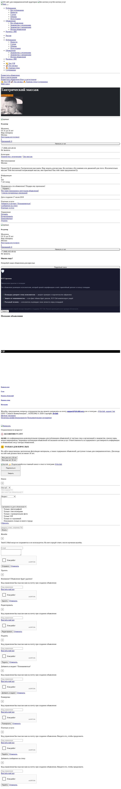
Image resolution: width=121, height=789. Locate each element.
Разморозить (6, 723)
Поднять (4, 214)
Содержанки (43, 82)
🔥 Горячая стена (30, 82)
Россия (8, 36)
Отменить (15, 566)
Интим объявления (18, 29)
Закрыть (5, 311)
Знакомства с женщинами (20, 27)
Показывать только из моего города (18, 521)
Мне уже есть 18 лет (9, 457)
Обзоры (13, 17)
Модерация (4, 404)
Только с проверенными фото (16, 514)
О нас (2, 391)
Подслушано (15, 19)
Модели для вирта (8, 416)
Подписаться (10, 468)
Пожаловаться (6, 218)
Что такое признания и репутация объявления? (20, 191)
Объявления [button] (10, 21)
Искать (4, 530)
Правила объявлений (7, 395)
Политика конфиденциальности (14, 418)
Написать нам (5, 387)
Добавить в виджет (9, 693)
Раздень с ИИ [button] (11, 32)
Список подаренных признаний (14, 193)
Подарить (5, 188)
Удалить (4, 221)
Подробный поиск (60, 267)
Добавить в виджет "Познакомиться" (16, 204)
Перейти (5, 754)
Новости (13, 12)
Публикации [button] (11, 8)
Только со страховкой (12, 519)
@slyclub (58, 464)
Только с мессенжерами (13, 511)
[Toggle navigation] (8, 4)
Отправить (5, 566)
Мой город (5, 84)
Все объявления (16, 23)
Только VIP (8, 516)
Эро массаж (27, 157)
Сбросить (5, 523)
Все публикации (17, 10)
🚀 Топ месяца (17, 82)
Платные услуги (7, 208)
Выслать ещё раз (7, 589)
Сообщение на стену (9, 206)
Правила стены (5, 400)
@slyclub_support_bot (106, 411)
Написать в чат (60, 144)
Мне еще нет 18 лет (9, 460)
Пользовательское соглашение (39, 418)
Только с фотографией (13, 509)
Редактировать (7, 216)
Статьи (13, 14)
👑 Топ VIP (6, 82)
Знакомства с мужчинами (20, 25)
